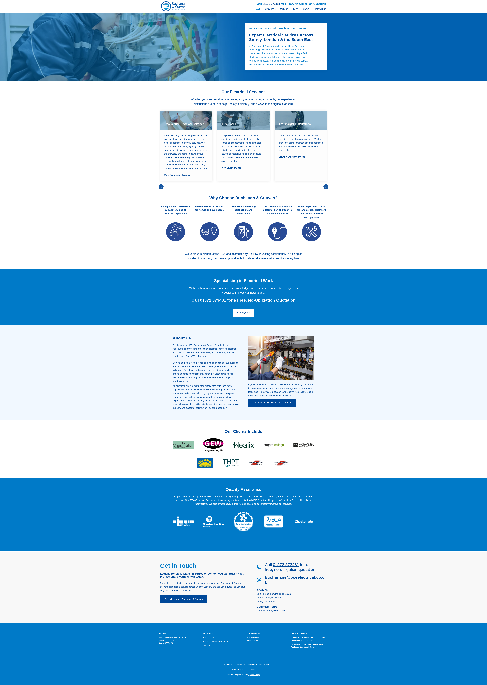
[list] (243, 146)
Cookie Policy (250, 669)
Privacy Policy (237, 669)
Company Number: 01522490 (259, 664)
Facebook (207, 646)
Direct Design (255, 675)
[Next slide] (325, 186)
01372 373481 (213, 300)
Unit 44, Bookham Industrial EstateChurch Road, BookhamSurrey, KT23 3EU (274, 598)
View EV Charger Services (292, 156)
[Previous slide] (161, 186)
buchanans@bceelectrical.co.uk (215, 641)
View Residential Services (177, 175)
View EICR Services (231, 167)
